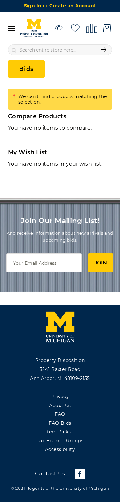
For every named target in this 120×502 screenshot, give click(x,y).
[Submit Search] (103, 49)
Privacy (60, 396)
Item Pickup (59, 432)
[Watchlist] (60, 28)
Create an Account (72, 6)
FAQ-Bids (60, 423)
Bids (26, 68)
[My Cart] (107, 28)
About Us (60, 405)
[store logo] (34, 28)
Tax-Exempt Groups (60, 441)
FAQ (60, 414)
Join (100, 263)
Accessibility (60, 449)
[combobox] (60, 49)
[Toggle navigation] (11, 28)
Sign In (33, 6)
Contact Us (50, 474)
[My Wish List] (75, 28)
